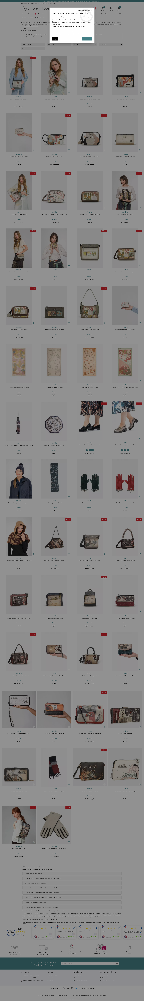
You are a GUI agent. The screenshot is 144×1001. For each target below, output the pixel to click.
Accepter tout (87, 39)
